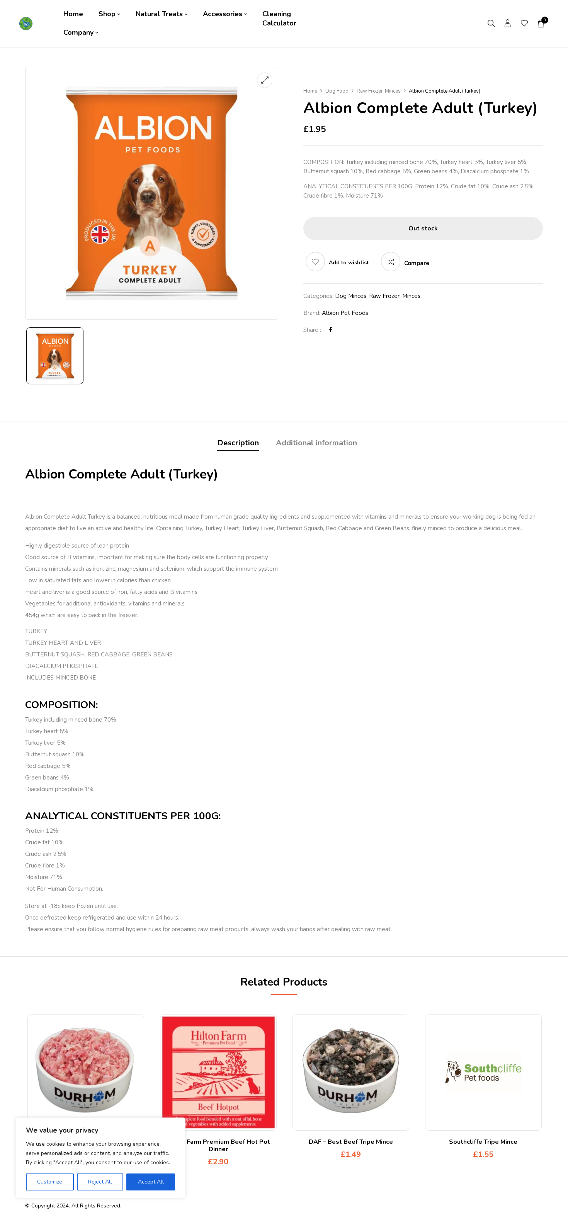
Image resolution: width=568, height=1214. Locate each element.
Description (238, 443)
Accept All (151, 1181)
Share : (312, 330)
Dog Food (337, 91)
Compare (416, 263)
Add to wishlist (349, 262)
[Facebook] (330, 330)
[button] (541, 24)
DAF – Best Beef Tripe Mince (351, 1142)
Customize (49, 1181)
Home (310, 91)
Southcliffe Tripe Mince (483, 1142)
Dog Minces (350, 296)
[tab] (238, 444)
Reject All (100, 1181)
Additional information (316, 443)
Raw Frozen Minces (379, 91)
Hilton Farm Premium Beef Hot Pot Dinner (218, 1145)
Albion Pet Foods (345, 313)
